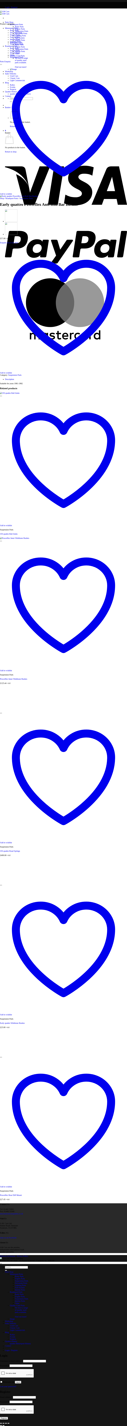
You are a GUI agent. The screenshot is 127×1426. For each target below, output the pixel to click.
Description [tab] (9, 379)
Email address (6, 1397)
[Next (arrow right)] (3, 1425)
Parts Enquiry (5, 61)
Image (12, 1319)
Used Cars (14, 1326)
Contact (8, 1346)
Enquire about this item (9, 243)
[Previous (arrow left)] (1, 1425)
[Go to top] (1, 1263)
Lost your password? (8, 1386)
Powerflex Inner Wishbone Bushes (13, 679)
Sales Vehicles (10, 1323)
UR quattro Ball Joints (8, 534)
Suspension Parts (21, 31)
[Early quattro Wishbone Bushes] (11, 221)
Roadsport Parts (11, 46)
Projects (13, 1339)
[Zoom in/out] (1, 1423)
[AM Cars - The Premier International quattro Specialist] (4, 12)
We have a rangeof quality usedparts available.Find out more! (21, 62)
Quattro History (11, 1341)
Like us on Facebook (8, 1238)
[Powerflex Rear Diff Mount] (11, 234)
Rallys (12, 1335)
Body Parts (19, 27)
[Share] (6, 1423)
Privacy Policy (22, 1256)
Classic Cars (15, 1328)
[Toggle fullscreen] (3, 1423)
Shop (2, 198)
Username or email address (11, 1361)
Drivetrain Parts (16, 33)
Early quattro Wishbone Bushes (12, 1023)
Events (12, 1337)
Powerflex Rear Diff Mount (11, 1195)
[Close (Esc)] (8, 1423)
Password (4, 1366)
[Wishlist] (1, 64)
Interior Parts (20, 51)
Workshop (9, 1321)
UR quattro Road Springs (10, 851)
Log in (18, 1382)
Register (4, 1418)
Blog (7, 1332)
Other (12, 55)
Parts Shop (9, 22)
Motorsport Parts (16, 24)
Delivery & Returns (7, 1256)
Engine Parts (20, 29)
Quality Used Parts (17, 56)
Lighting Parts (20, 36)
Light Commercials (17, 1330)
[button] (11, 7)
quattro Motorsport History (20, 1344)
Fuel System (20, 38)
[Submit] (6, 1270)
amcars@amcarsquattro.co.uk (11, 1214)
